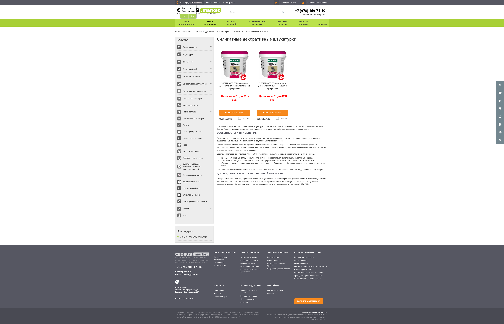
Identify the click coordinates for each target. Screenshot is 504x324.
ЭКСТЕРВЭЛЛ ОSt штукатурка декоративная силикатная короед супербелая (234, 86)
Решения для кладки (249, 260)
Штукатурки (188, 54)
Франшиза (271, 293)
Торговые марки (220, 296)
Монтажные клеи (190, 105)
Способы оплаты (247, 299)
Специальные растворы (193, 118)
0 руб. (293, 2)
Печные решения (247, 263)
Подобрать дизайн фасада (278, 269)
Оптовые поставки (275, 290)
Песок (185, 145)
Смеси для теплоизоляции (194, 91)
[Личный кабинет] (500, 116)
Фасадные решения (248, 257)
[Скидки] (500, 101)
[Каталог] (500, 93)
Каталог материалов (209, 22)
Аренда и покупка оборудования (308, 275)
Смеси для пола (190, 47)
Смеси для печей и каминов (195, 201)
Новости (217, 293)
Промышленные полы (192, 175)
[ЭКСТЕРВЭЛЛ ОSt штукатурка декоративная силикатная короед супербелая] (234, 66)
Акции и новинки (274, 260)
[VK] (177, 282)
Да (192, 16)
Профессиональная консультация (308, 272)
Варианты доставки (248, 296)
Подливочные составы (193, 158)
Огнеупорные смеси (191, 195)
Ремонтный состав (191, 181)
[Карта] (500, 132)
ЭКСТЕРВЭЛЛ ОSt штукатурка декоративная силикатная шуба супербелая (272, 86)
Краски (186, 208)
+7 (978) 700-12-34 (188, 267)
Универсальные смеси (192, 138)
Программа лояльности (304, 257)
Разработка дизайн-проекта (276, 264)
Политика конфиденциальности (313, 312)
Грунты (186, 125)
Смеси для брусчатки (192, 131)
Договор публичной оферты (248, 291)
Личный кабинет (213, 2)
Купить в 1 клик (225, 118)
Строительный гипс (191, 188)
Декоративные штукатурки (195, 84)
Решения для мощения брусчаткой (249, 270)
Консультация (273, 257)
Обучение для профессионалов (307, 279)
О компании (219, 290)
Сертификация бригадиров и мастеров (310, 266)
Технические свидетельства (220, 263)
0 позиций (284, 2)
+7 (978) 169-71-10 (310, 10)
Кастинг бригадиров (302, 269)
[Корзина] (500, 85)
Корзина (244, 302)
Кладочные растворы (192, 98)
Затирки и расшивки (191, 76)
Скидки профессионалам (193, 237)
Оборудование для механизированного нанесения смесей (192, 166)
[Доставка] (500, 124)
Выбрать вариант (236, 112)
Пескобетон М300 (191, 151)
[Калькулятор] (500, 108)
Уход (185, 215)
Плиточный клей (190, 69)
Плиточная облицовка (249, 266)
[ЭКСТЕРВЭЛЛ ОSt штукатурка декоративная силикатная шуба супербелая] (272, 66)
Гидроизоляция (189, 111)
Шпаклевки (188, 61)
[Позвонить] (500, 140)
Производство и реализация (220, 258)
